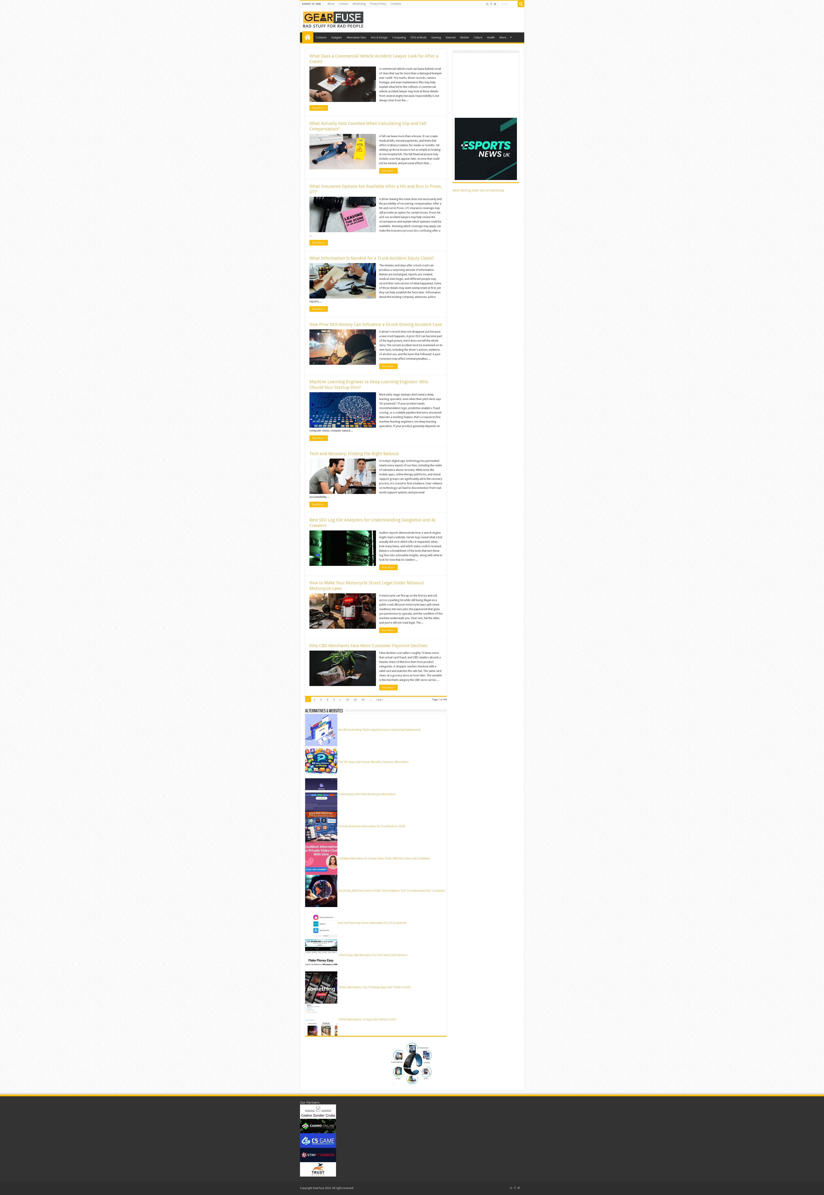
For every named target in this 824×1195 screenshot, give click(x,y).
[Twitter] (495, 4)
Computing (399, 37)
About (331, 3)
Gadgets (336, 37)
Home (307, 36)
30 (363, 699)
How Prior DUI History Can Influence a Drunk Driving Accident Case (375, 324)
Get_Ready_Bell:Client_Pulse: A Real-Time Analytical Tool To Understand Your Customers (391, 890)
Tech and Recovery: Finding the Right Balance (354, 453)
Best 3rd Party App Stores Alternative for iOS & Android (372, 922)
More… (504, 37)
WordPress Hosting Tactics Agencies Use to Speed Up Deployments (379, 729)
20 (355, 699)
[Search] (521, 4)
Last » (379, 699)
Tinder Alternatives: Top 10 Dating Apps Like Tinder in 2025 (374, 987)
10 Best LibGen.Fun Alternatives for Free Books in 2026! (371, 826)
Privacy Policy (378, 3)
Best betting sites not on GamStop (478, 190)
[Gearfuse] (333, 19)
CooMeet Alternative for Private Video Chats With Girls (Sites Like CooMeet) (384, 858)
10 (347, 699)
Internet (451, 37)
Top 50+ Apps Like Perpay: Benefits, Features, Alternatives (373, 761)
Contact (343, 3)
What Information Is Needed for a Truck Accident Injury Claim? (371, 258)
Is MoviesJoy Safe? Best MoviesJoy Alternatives (366, 794)
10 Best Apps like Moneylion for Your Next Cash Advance (372, 955)
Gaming (436, 37)
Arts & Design (379, 37)
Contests (396, 3)
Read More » (318, 107)
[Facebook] (491, 4)
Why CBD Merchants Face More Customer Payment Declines (368, 645)
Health (491, 37)
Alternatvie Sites (356, 37)
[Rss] (487, 4)
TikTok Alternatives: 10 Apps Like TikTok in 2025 (367, 1019)
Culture (478, 37)
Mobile (464, 37)
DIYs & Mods (419, 37)
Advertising (359, 3)
